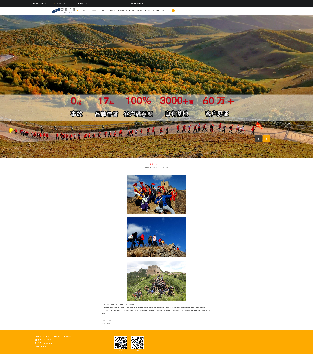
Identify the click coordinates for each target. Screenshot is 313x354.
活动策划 (94, 10)
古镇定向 (109, 323)
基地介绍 (157, 10)
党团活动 (104, 10)
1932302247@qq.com (62, 3)
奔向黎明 (109, 320)
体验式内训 (121, 10)
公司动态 (139, 10)
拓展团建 (84, 10)
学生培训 (112, 10)
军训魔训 (131, 10)
